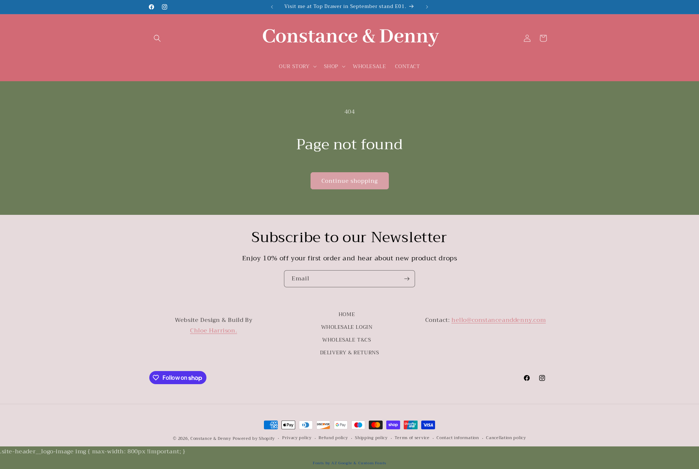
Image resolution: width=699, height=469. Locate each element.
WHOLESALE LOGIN (347, 327)
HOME (347, 314)
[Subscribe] (407, 278)
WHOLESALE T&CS (346, 339)
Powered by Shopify (254, 438)
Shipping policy (371, 438)
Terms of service (412, 438)
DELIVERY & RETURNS (349, 352)
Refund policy (333, 438)
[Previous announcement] (272, 7)
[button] (157, 38)
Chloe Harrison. (213, 331)
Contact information (458, 438)
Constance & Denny (210, 438)
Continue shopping (349, 181)
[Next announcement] (427, 7)
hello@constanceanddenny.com (498, 320)
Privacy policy (297, 438)
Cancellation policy (506, 438)
